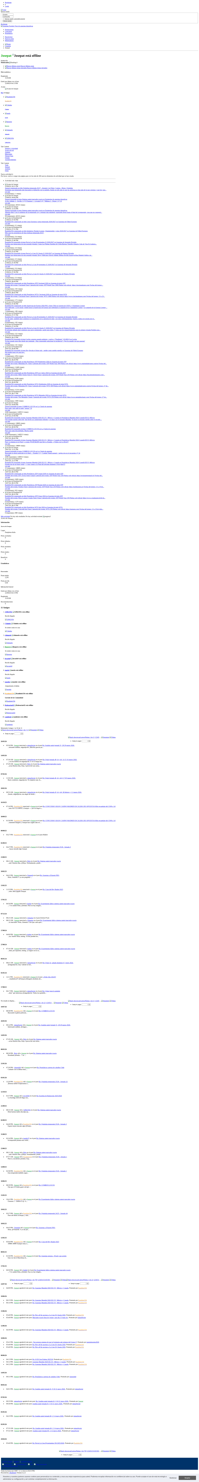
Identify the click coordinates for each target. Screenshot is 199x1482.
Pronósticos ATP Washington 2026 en (39, 362)
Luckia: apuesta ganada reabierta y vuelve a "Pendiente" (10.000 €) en (49, 339)
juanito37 (26, 1138)
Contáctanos (26, 1461)
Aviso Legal (7, 1461)
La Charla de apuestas (45, 406)
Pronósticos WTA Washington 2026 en (40, 384)
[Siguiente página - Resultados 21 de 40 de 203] (105, 737)
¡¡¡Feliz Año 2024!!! (49, 977)
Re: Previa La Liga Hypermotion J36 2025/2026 (48, 1443)
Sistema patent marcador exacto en (33, 199)
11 (51, 1003)
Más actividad (5, 516)
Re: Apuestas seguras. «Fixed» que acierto (52, 1256)
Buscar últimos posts (27, 66)
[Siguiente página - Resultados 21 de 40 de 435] (58, 1003)
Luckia (74, 339)
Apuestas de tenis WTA (59, 294)
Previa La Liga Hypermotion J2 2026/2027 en (41, 242)
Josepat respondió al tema (13, 199)
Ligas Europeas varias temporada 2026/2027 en (42, 222)
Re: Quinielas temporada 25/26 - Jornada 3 (57, 847)
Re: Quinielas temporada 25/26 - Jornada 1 (53, 1157)
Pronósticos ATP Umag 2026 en (37, 496)
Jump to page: (10, 733)
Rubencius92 (9, 705)
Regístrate (8, 2)
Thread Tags (9, 156)
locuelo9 (8, 658)
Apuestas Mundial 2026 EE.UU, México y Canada (49, 1362)
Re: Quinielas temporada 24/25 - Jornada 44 (53, 1213)
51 (44, 1280)
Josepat (7, 167)
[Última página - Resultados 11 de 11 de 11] (40, 730)
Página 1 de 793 (32, 1280)
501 (49, 1280)
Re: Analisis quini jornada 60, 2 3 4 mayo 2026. (48, 1416)
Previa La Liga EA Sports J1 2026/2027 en (41, 328)
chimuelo (7, 134)
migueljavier (31, 745)
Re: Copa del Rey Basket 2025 (53, 889)
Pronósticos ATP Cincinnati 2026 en (39, 283)
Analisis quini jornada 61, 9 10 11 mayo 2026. (47, 1404)
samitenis (8, 717)
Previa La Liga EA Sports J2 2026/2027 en (40, 253)
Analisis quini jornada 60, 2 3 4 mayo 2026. (47, 1431)
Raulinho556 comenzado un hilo (16, 222)
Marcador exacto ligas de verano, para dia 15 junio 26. (50, 1317)
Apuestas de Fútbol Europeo (67, 222)
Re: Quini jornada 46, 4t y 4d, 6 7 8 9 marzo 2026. (59, 778)
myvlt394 (26, 1096)
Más (2, 93)
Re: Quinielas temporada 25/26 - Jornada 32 (53, 1082)
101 (46, 1280)
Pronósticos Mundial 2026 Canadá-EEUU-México (78, 418)
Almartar (30, 918)
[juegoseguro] (8, 1464)
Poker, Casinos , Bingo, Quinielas (62, 188)
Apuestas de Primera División (64, 253)
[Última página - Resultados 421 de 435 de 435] (65, 1003)
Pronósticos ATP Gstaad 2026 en (38, 474)
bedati (29, 904)
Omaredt (30, 875)
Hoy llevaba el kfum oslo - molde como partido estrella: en (45, 350)
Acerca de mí (9, 150)
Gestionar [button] (173, 1478)
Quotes (7, 158)
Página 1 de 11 (90, 737)
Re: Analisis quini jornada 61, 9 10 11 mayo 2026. (48, 1389)
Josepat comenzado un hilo (14, 188)
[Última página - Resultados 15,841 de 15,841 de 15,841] (63, 1280)
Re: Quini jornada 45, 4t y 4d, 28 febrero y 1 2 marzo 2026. (62, 792)
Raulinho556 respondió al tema (15, 242)
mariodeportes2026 (93, 1342)
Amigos (7, 152)
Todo (6, 165)
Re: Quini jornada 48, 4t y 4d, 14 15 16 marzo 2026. (60, 759)
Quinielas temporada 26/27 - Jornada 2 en (37, 188)
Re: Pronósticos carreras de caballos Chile (50, 1067)
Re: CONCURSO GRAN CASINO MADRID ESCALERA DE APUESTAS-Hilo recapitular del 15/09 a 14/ (79, 806)
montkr (7, 682)
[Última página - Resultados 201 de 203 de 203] (112, 737)
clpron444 (17, 1067)
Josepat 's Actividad (11, 148)
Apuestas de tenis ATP (58, 283)
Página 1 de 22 (41, 1003)
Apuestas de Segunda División (66, 242)
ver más (7, 192)
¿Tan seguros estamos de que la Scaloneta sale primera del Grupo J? (54, 1342)
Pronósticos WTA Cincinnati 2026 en (39, 294)
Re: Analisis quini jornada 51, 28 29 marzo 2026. (58, 745)
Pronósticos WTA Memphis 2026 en (39, 395)
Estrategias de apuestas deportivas (56, 199)
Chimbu (7, 109)
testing (29, 934)
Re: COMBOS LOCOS (47, 1011)
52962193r (7, 142)
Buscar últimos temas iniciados (37, 68)
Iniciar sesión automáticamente (15, 19)
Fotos (7, 171)
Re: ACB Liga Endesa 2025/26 (42, 1359)
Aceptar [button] (187, 1478)
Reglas (16, 1461)
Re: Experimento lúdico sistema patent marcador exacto (56, 904)
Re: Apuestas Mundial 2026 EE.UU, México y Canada (50, 1288)
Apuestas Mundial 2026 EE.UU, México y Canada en (44, 418)
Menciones (8, 154)
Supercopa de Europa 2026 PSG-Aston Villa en (42, 306)
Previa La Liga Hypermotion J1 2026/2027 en (42, 317)
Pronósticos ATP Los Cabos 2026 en (39, 373)
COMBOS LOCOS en (30, 406)
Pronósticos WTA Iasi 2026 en (37, 507)
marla (6, 117)
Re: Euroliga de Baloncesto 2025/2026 (49, 1096)
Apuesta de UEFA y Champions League (71, 306)
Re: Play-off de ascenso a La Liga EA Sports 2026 (49, 1315)
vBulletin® (12, 1473)
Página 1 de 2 (22, 730)
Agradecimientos (10, 160)
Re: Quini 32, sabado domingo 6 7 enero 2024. (58, 963)
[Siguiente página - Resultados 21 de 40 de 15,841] (56, 1280)
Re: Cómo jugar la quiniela (51, 991)
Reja (28, 764)
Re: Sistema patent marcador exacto (49, 764)
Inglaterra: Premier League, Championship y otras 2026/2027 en (48, 231)
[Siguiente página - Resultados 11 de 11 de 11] (33, 730)
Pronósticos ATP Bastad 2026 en (37, 485)
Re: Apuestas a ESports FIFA (49, 875)
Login (7, 6)
